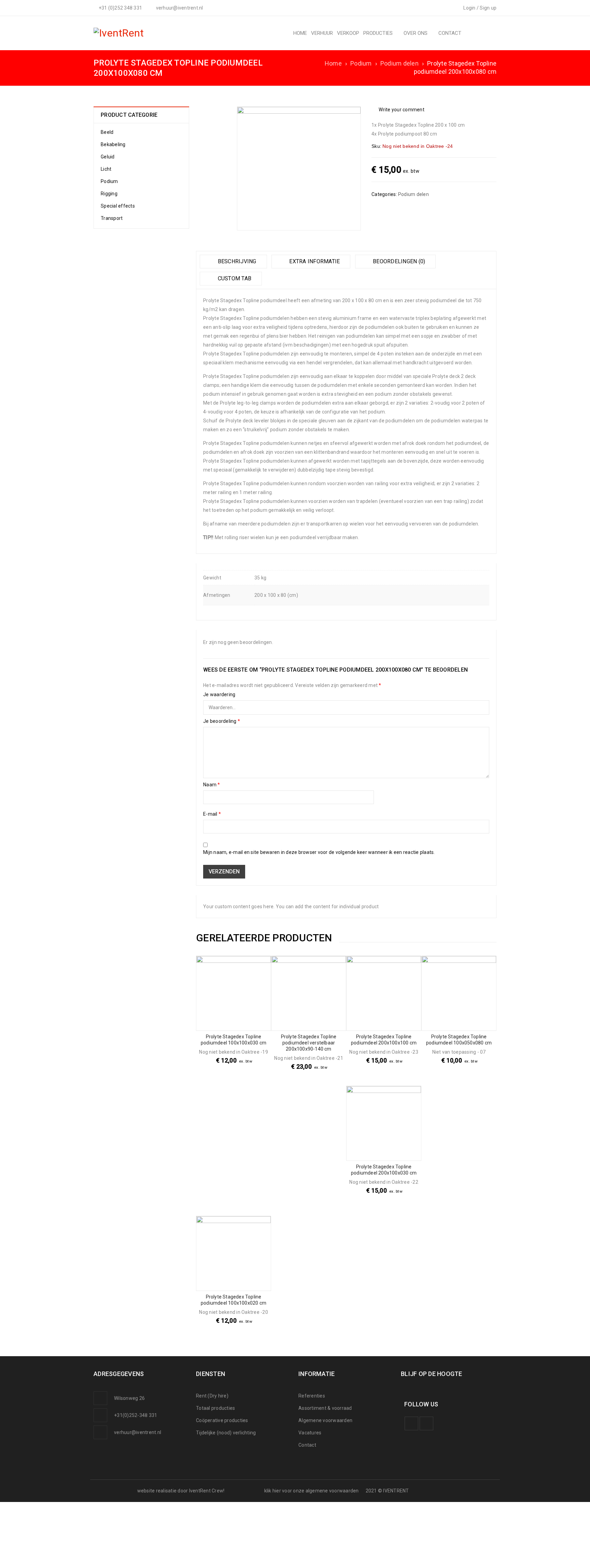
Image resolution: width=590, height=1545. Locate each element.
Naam (211, 784)
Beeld (107, 132)
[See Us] (426, 1423)
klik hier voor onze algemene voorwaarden (311, 1490)
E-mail (212, 814)
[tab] (233, 261)
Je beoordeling (221, 721)
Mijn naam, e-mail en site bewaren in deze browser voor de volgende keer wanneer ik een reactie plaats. (319, 852)
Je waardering (219, 694)
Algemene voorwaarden (325, 1420)
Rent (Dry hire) (212, 1396)
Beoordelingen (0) (398, 261)
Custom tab (233, 278)
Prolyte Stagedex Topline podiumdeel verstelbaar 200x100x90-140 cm (309, 1043)
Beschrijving (236, 261)
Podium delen (399, 63)
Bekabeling (113, 144)
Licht (106, 169)
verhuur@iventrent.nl (137, 1432)
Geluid (108, 156)
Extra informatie (314, 261)
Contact (307, 1445)
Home (333, 63)
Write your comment (401, 109)
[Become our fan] (411, 1423)
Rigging (109, 193)
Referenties (311, 1396)
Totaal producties (215, 1408)
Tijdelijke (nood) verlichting (226, 1432)
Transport (112, 218)
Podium (361, 63)
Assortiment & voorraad (325, 1408)
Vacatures (309, 1432)
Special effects (118, 206)
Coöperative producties (222, 1420)
